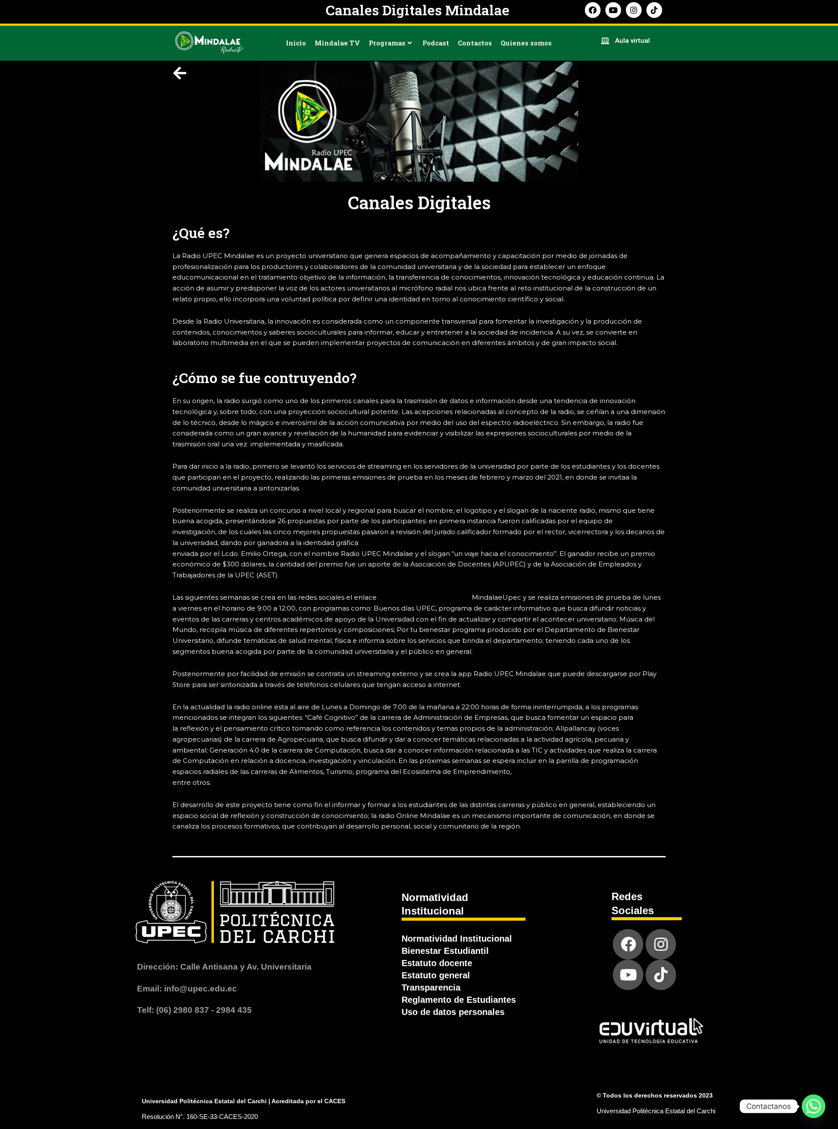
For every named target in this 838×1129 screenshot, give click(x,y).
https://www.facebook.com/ (424, 597)
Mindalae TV (337, 42)
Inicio (296, 42)
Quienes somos (526, 42)
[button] (625, 41)
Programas (387, 42)
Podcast (435, 42)
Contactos (475, 42)
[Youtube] (628, 975)
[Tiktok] (661, 975)
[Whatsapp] (813, 1106)
